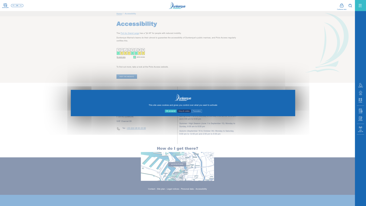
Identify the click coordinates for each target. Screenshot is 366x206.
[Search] (350, 5)
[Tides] (360, 93)
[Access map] (5, 5)
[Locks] (360, 100)
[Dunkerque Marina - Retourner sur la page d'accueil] (176, 5)
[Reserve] (360, 118)
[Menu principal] (360, 5)
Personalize (197, 111)
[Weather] (360, 85)
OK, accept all (170, 111)
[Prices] (360, 111)
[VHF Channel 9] (360, 129)
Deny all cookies (184, 111)
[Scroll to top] (351, 201)
